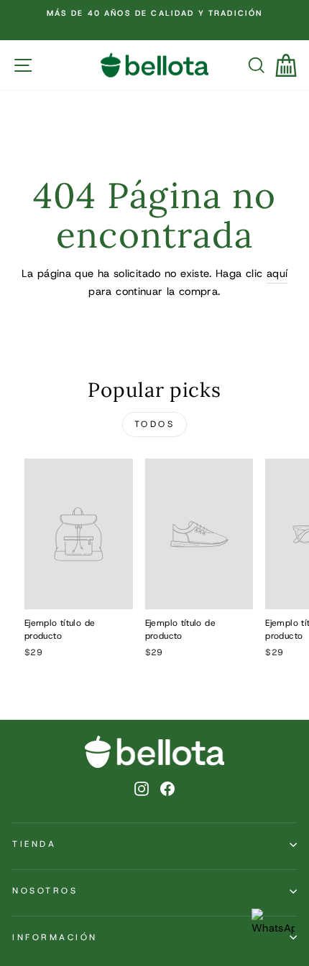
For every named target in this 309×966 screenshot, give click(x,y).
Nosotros (45, 890)
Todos (154, 424)
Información (55, 937)
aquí (277, 273)
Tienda (34, 844)
